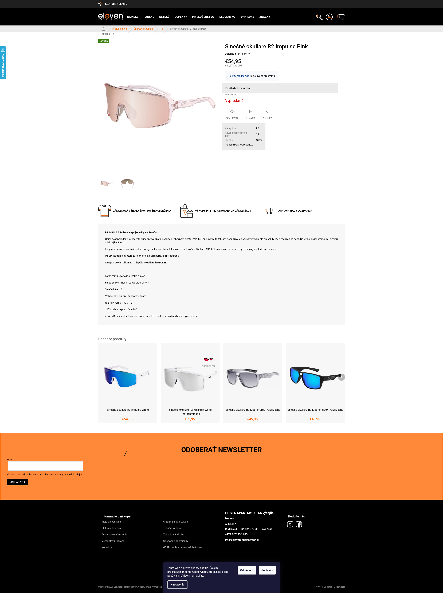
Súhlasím (267, 570)
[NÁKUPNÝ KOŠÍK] (339, 17)
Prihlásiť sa (17, 482)
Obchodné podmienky (175, 541)
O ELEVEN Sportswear (176, 521)
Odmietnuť (246, 570)
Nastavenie (177, 584)
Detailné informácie (236, 53)
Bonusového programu (262, 75)
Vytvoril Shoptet (324, 586)
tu (202, 575)
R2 (257, 128)
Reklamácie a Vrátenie (114, 534)
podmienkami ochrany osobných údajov (60, 474)
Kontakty (107, 547)
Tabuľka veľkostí (172, 528)
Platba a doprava (111, 528)
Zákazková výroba (173, 534)
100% (259, 140)
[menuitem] (133, 16)
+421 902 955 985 (236, 534)
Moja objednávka (111, 521)
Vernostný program (113, 541)
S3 (257, 134)
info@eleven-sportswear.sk (242, 540)
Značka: (108, 33)
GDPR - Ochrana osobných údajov (182, 547)
